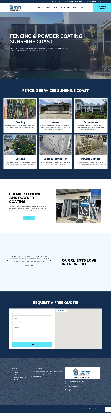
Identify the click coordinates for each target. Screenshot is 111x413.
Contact (84, 7)
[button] (8, 260)
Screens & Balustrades (62, 7)
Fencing (40, 7)
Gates (48, 7)
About (75, 7)
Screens (20, 159)
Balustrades (90, 122)
